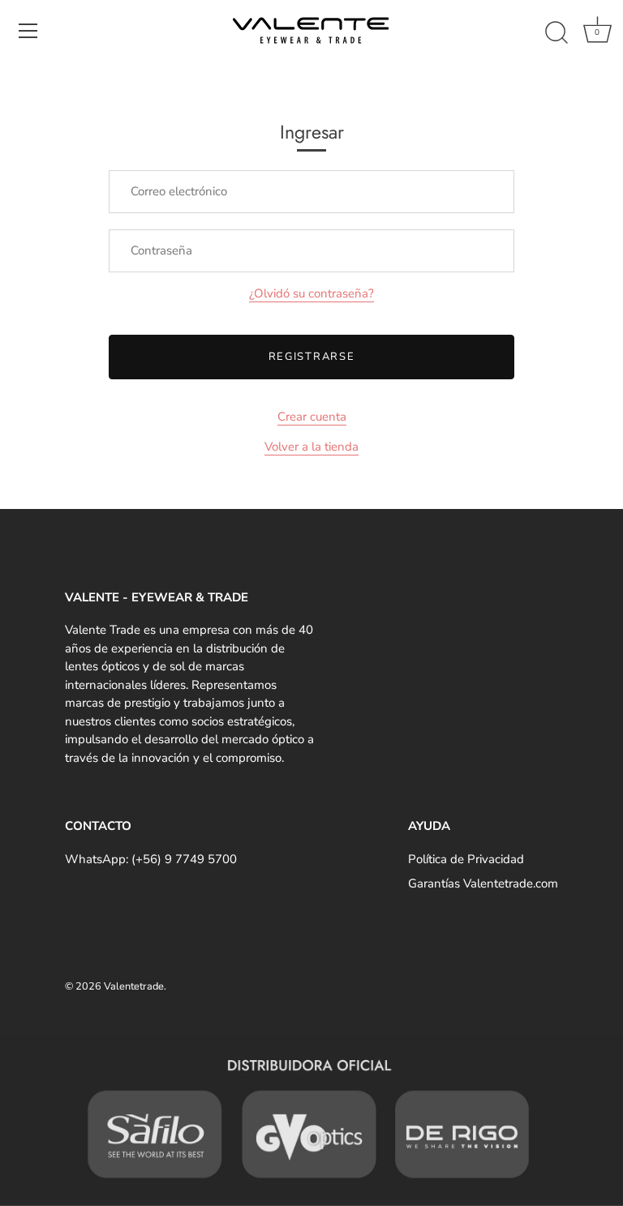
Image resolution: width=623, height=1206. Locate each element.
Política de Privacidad (466, 859)
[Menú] (28, 31)
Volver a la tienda (311, 446)
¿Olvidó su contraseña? (311, 293)
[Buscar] (556, 33)
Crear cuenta (311, 416)
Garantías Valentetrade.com (483, 883)
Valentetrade (134, 986)
